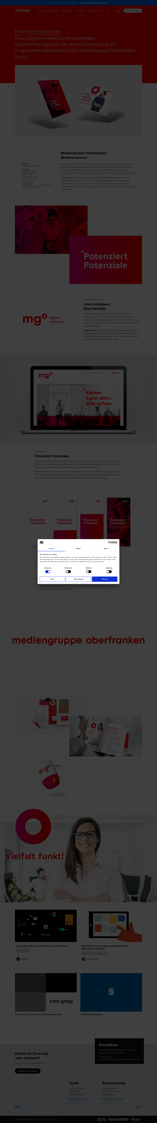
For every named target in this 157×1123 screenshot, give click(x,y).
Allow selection (78, 579)
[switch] (68, 571)
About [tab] (106, 548)
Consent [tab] (51, 548)
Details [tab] (78, 548)
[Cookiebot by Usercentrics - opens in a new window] (109, 542)
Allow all (104, 579)
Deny (52, 579)
